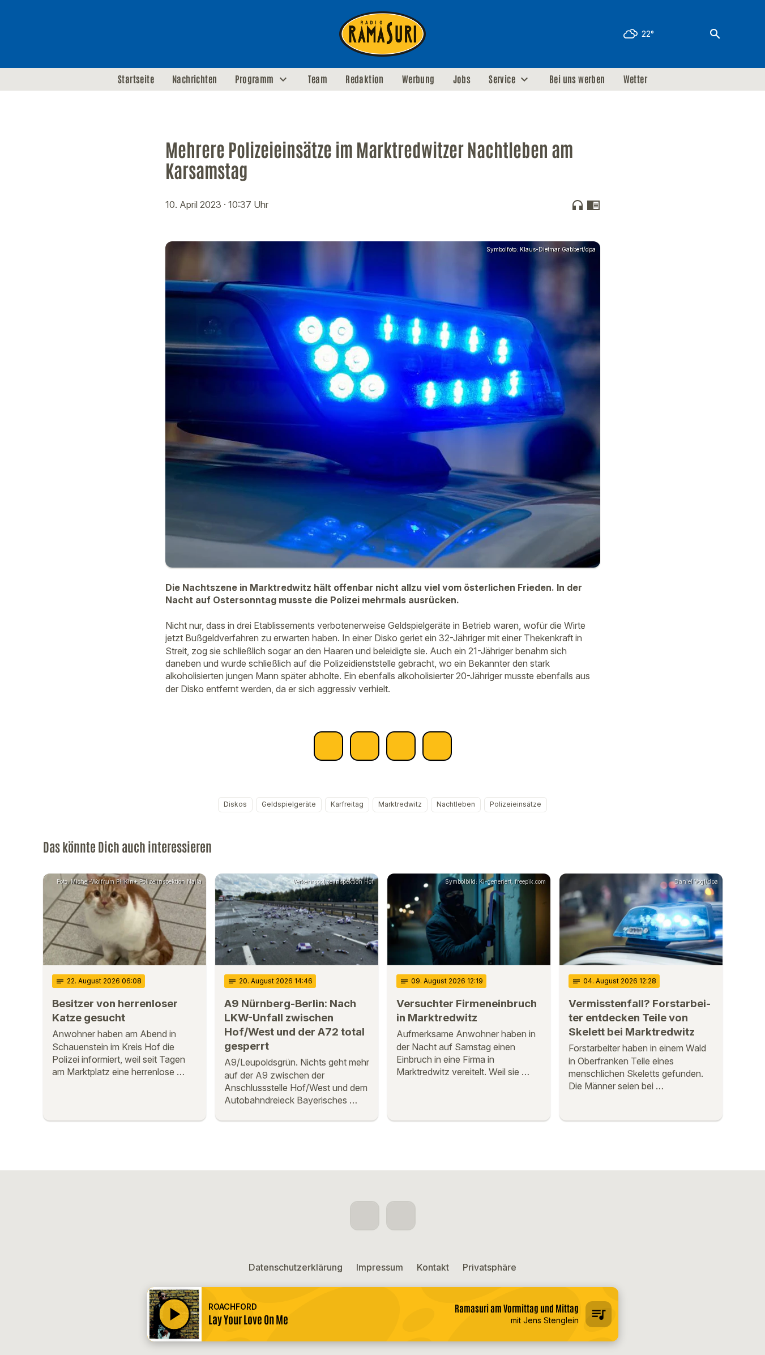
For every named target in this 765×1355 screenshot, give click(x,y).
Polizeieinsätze (515, 804)
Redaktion (364, 79)
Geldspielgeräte (289, 804)
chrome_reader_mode (593, 205)
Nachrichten (194, 79)
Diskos (235, 804)
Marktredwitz (400, 804)
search (715, 34)
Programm (254, 79)
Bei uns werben (577, 79)
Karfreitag (347, 804)
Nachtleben (456, 804)
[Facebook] (54, 34)
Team (318, 79)
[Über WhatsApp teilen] (400, 746)
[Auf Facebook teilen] (328, 746)
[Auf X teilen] (364, 746)
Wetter (635, 79)
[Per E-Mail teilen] (437, 746)
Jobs (462, 79)
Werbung (418, 79)
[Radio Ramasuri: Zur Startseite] (382, 34)
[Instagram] (77, 34)
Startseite (136, 79)
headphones (577, 205)
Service (502, 79)
